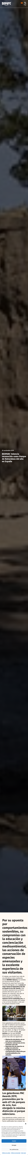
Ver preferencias (14, 1149)
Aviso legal (23, 1153)
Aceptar (14, 1141)
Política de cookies (6, 1153)
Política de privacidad (15, 1153)
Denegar (14, 1145)
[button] (25, 1124)
